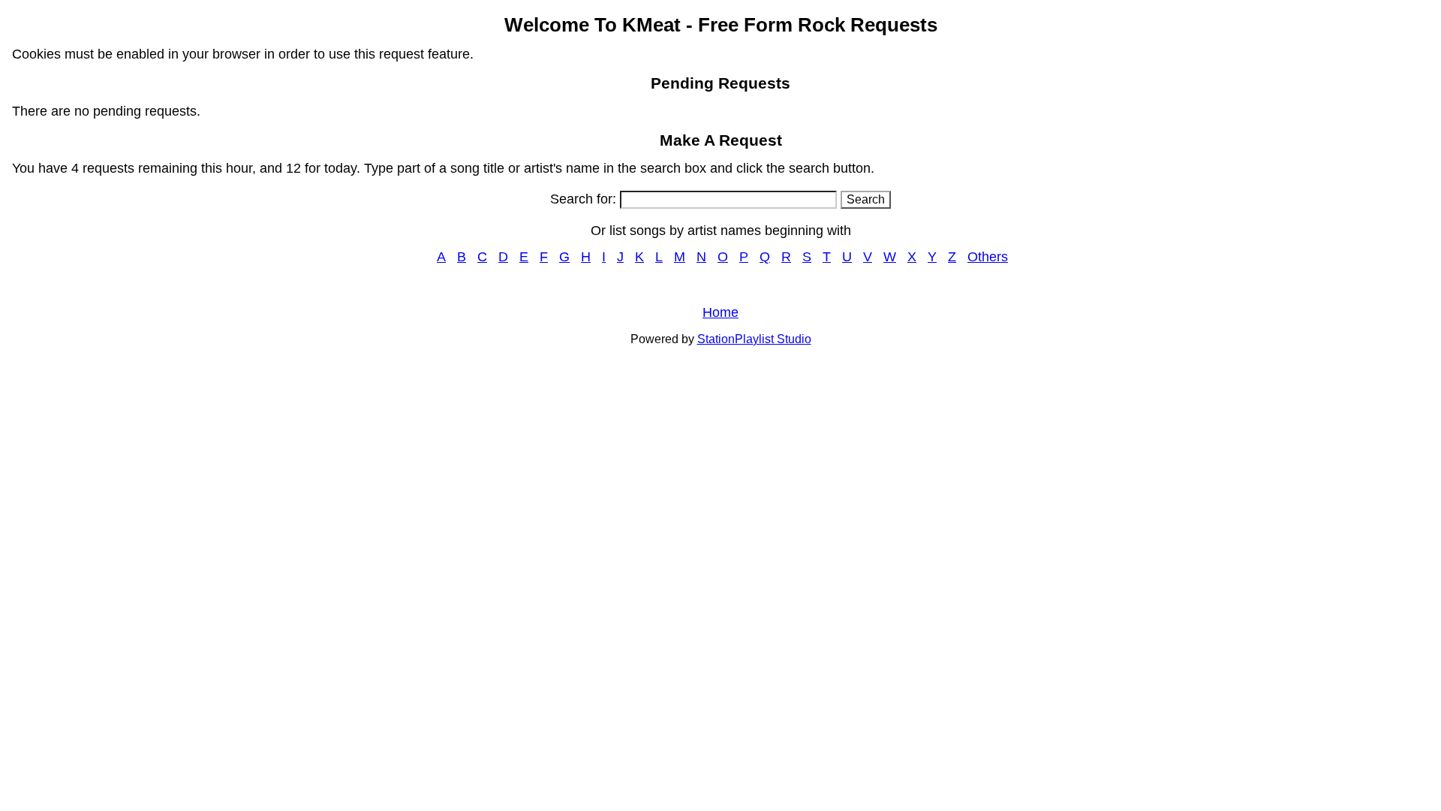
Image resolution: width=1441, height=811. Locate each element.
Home (720, 312)
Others (987, 256)
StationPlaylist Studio (754, 338)
